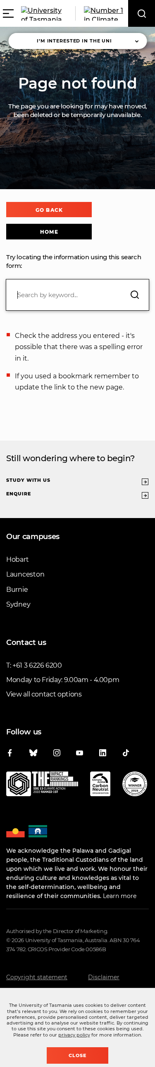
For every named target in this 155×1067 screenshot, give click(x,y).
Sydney (18, 604)
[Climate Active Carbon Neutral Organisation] (100, 786)
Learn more (119, 896)
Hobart (17, 559)
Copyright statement (36, 977)
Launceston (25, 574)
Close (77, 1055)
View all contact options (44, 694)
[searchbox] (77, 294)
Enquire (18, 494)
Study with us (28, 480)
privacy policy (74, 1035)
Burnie (17, 589)
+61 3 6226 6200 (37, 665)
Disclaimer (103, 977)
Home (49, 232)
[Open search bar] (141, 13)
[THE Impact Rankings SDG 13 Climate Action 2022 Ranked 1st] (42, 786)
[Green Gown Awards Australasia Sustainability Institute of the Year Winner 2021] (134, 786)
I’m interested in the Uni (74, 41)
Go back (49, 210)
